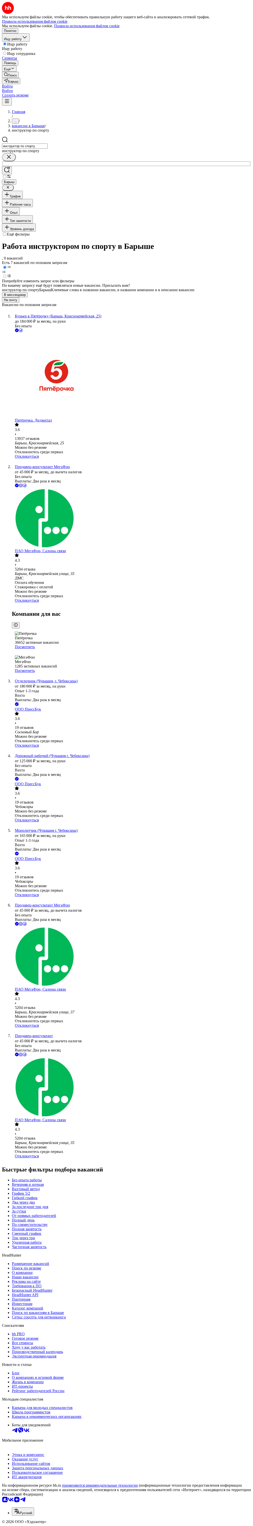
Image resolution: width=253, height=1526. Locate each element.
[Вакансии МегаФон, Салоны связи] (131, 518)
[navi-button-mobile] (7, 101)
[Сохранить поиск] (7, 170)
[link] (10, 75)
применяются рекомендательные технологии (100, 1485)
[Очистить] (9, 157)
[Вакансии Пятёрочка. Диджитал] (131, 375)
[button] (7, 86)
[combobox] (25, 146)
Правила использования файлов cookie (87, 26)
